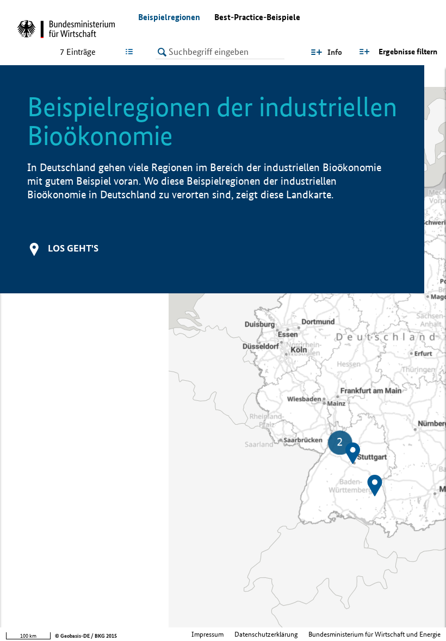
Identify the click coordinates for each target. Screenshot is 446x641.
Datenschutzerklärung (266, 634)
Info (334, 52)
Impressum (207, 634)
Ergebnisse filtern (408, 51)
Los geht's (73, 248)
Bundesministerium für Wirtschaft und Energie (374, 634)
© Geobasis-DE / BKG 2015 (86, 636)
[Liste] (131, 51)
